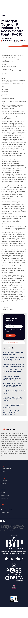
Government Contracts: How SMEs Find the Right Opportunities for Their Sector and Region (13, 385)
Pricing (3, 471)
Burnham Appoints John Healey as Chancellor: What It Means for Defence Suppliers (13, 359)
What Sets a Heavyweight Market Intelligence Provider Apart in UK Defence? (13, 398)
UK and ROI (9, 329)
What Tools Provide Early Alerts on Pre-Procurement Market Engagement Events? (13, 412)
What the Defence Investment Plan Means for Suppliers (13, 353)
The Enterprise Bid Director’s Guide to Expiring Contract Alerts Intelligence (13, 405)
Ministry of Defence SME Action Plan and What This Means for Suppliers (13, 365)
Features (3, 483)
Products (4, 478)
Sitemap (3, 507)
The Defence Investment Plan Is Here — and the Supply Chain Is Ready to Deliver (14, 391)
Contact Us (4, 498)
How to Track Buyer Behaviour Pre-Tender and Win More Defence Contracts (13, 371)
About (3, 492)
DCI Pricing (4, 480)
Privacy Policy (5, 513)
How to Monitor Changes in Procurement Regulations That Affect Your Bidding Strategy (12, 378)
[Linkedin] (4, 521)
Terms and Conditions (7, 510)
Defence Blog (5, 495)
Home (2, 466)
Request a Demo (6, 469)
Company (4, 490)
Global (7, 331)
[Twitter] (1, 521)
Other (3, 505)
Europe (17, 329)
